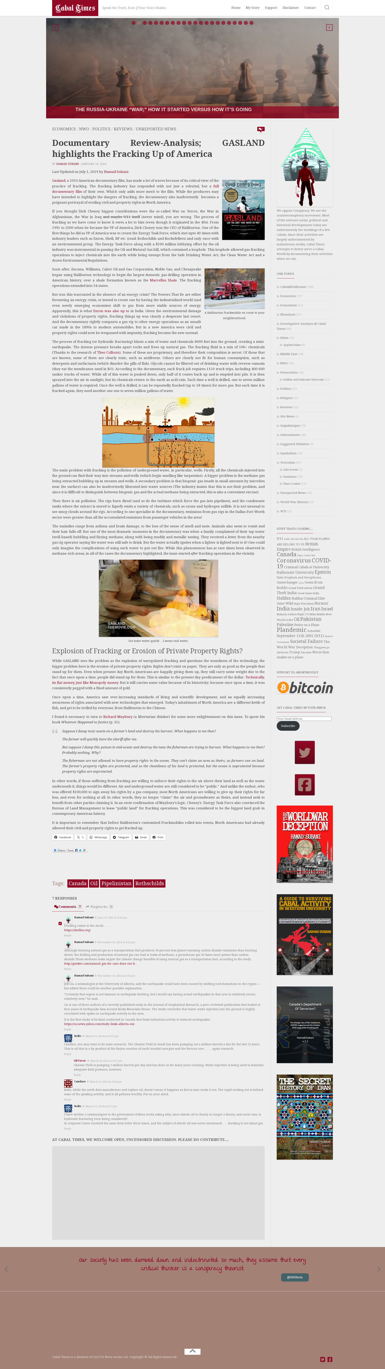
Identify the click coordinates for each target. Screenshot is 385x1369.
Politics (101, 129)
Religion (286, 398)
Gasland (58, 181)
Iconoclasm (288, 305)
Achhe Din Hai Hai (293, 539)
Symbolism (288, 453)
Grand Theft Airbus (300, 588)
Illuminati (287, 314)
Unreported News (156, 129)
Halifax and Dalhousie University (303, 379)
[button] (55, 27)
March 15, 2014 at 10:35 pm (102, 1036)
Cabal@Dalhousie (293, 287)
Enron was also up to (111, 311)
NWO (84, 129)
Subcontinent (290, 435)
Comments (70, 907)
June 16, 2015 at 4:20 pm (112, 917)
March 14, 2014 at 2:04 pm (106, 1081)
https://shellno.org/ (77, 930)
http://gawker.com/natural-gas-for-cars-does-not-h (99, 963)
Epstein (323, 572)
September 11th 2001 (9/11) (300, 636)
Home (236, 8)
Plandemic (292, 629)
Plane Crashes (291, 483)
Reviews (123, 129)
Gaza (301, 582)
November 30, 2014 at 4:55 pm (116, 942)
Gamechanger (287, 582)
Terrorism (287, 462)
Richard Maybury (118, 717)
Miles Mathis (317, 614)
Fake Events (290, 469)
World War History (294, 502)
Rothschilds (149, 883)
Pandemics (289, 476)
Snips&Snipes (290, 425)
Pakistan (311, 619)
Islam (284, 338)
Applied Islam (292, 344)
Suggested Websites (294, 444)
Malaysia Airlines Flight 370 (293, 614)
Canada (78, 883)
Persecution (289, 372)
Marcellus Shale (163, 280)
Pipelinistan (116, 883)
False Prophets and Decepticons (299, 577)
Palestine (285, 624)
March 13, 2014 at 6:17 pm (101, 1106)
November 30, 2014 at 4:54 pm (116, 975)
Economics (64, 129)
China (300, 555)
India (283, 609)
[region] (192, 68)
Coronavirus (294, 560)
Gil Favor (80, 1060)
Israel (327, 608)
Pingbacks (101, 907)
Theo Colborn (108, 352)
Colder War (309, 555)
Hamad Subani (67, 163)
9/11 (280, 539)
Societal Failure (306, 641)
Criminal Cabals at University (306, 567)
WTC (283, 511)
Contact (310, 8)
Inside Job (300, 609)
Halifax (284, 598)
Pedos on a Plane (306, 625)
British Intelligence (306, 549)
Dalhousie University (295, 572)
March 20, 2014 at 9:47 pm (106, 1060)
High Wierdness (304, 603)
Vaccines (306, 652)
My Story (253, 8)
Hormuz (321, 603)
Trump (294, 652)
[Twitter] (323, 1359)
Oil (94, 883)
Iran (315, 608)
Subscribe (288, 726)
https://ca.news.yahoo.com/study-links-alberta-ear (99, 1024)
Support (271, 8)
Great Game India (308, 593)
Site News (287, 416)
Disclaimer (291, 8)
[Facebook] (330, 1359)
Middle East (288, 354)
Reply (67, 935)
